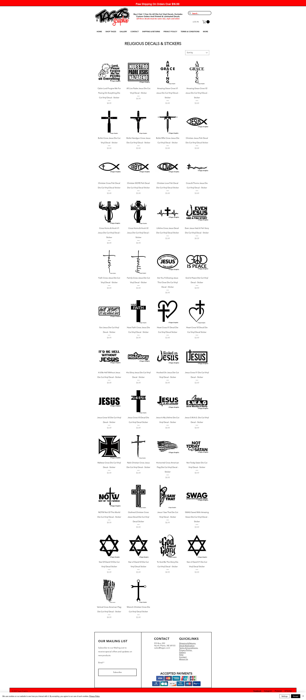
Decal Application (186, 645)
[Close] (303, 696)
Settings (284, 696)
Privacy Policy (94, 696)
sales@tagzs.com (162, 648)
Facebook (257, 691)
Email (100, 663)
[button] (206, 21)
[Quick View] (109, 72)
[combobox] (197, 52)
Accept (295, 696)
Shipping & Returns (187, 643)
